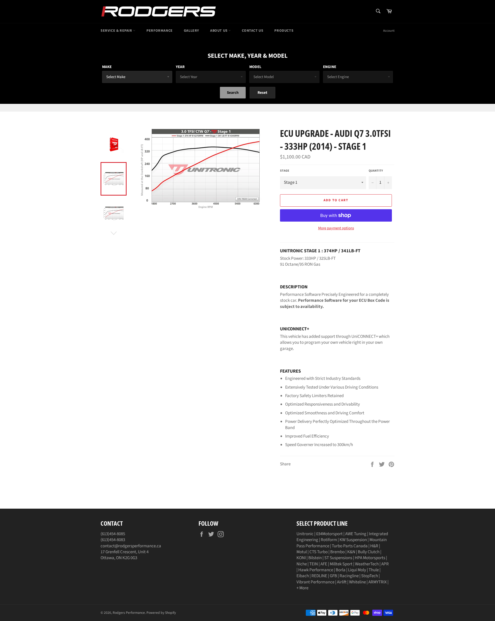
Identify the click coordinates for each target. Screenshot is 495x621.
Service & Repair (117, 30)
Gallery (191, 30)
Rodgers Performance (129, 612)
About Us (219, 30)
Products (283, 30)
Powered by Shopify (161, 612)
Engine (329, 67)
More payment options (336, 228)
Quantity (376, 171)
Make (107, 67)
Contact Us (252, 30)
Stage (284, 171)
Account (388, 30)
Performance (159, 30)
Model (255, 67)
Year (180, 67)
